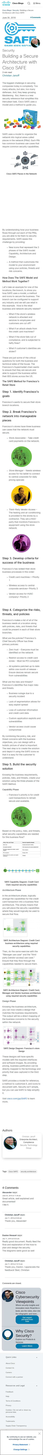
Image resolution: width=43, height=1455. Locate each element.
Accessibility (10, 1417)
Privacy (8, 1405)
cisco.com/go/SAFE (17, 1099)
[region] (21, 1442)
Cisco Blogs (18, 3)
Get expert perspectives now (27, 1319)
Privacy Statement (20, 1445)
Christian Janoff (10, 76)
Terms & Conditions (13, 1401)
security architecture (28, 1171)
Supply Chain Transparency (16, 1426)
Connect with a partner (14, 1377)
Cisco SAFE (13, 1171)
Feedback (9, 1392)
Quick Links (11, 1357)
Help (7, 1396)
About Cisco (10, 1363)
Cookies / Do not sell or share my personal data (18, 1411)
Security (16, 10)
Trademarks (10, 1421)
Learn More (27, 1346)
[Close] (39, 1433)
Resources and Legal (15, 1385)
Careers (9, 1372)
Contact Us (10, 1368)
